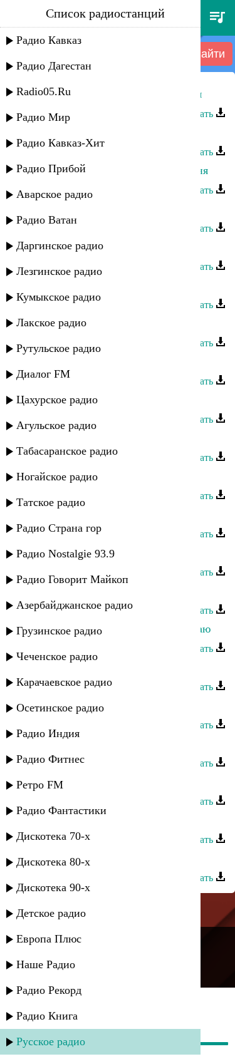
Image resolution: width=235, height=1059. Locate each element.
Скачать (197, 113)
